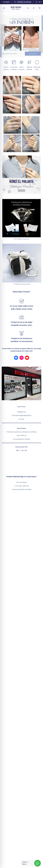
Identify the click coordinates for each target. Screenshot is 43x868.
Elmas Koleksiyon (12, 149)
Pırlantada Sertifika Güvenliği (21, 489)
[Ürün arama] (27, 8)
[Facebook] (16, 358)
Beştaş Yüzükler (31, 92)
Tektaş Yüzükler (12, 92)
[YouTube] (27, 358)
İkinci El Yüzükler (30, 149)
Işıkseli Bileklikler (31, 131)
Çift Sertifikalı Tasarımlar (21, 239)
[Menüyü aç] (4, 8)
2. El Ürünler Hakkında (21, 486)
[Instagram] (21, 358)
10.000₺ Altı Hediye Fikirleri (21, 284)
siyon (14, 131)
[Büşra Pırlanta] (16, 8)
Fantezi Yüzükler (31, 111)
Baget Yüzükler (12, 111)
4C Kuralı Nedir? (21, 482)
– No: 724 (23, 450)
